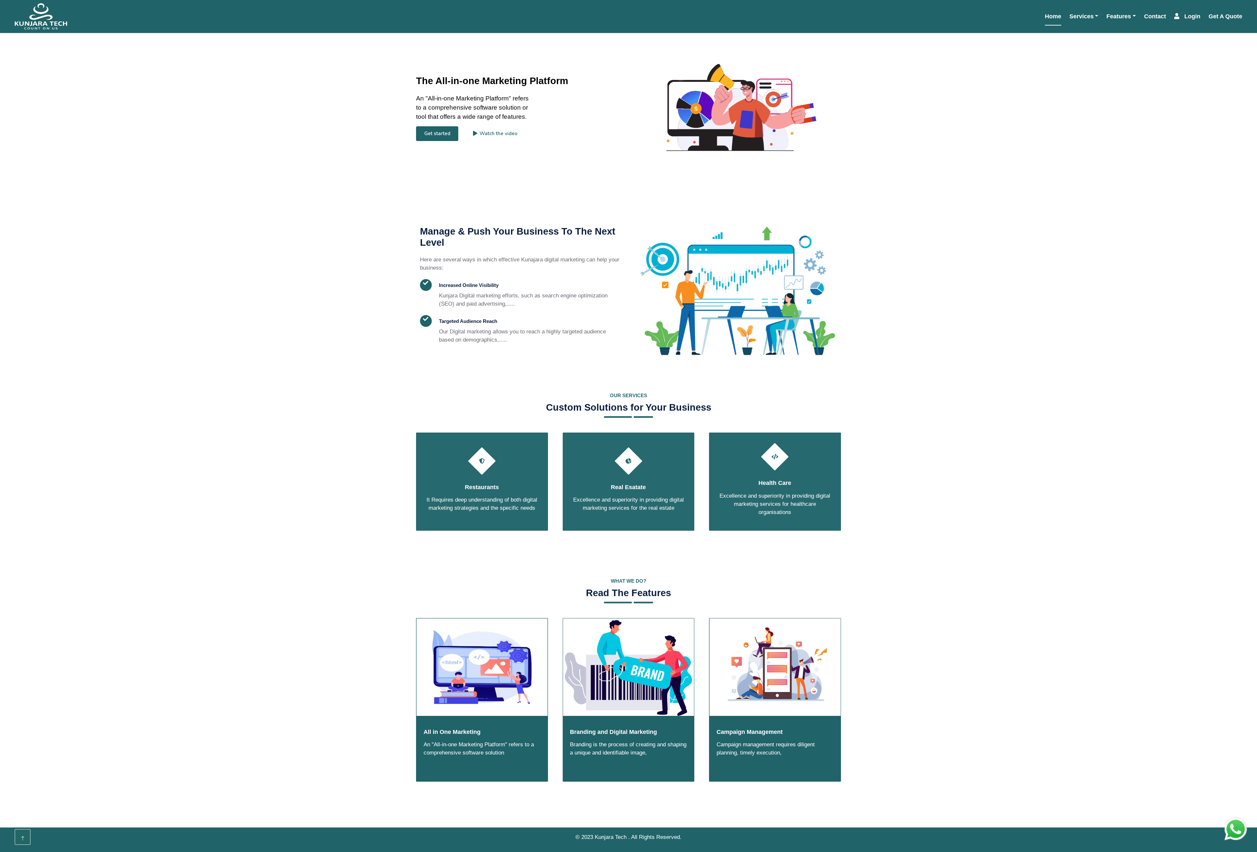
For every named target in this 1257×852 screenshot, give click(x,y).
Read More (448, 365)
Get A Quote (1225, 16)
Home (1053, 16)
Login (1192, 16)
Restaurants (482, 487)
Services (1081, 16)
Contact (1155, 16)
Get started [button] (437, 133)
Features (1118, 16)
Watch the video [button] (499, 133)
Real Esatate (628, 487)
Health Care (774, 483)
